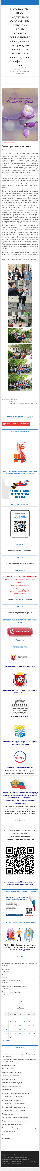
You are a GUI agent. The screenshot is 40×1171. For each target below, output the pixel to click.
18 (15, 1029)
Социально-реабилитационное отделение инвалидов (19, 1128)
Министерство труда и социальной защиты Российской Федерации (20, 743)
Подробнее (20, 640)
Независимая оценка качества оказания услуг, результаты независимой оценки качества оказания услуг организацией (20, 795)
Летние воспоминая (8, 975)
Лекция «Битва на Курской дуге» (12, 992)
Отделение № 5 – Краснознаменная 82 (14, 1107)
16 (6, 1029)
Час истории (6, 1138)
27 (24, 1033)
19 (20, 1029)
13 (24, 1026)
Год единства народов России (11, 1072)
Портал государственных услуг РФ (20, 767)
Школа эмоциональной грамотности (14, 986)
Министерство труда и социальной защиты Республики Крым (20, 692)
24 (11, 1033)
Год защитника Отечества (10, 1076)
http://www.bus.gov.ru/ (27, 813)
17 (11, 1029)
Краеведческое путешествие (11, 1086)
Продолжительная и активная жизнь (14, 1121)
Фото (3, 1135)
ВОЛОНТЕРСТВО (8, 1069)
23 (6, 1033)
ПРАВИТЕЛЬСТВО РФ (20, 717)
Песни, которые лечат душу (11, 980)
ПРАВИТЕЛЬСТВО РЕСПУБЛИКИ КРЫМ (19, 666)
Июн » (8, 1040)
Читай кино (5, 969)
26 (20, 1033)
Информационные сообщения (12, 1083)
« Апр (3, 1040)
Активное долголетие (9, 1065)
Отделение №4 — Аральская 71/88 (13, 1110)
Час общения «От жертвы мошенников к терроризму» (19, 963)
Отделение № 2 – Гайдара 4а (11, 1100)
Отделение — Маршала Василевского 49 (15, 1093)
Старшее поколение (8, 143)
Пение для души (7, 1114)
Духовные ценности (8, 1079)
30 (6, 1037)
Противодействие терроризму (12, 1124)
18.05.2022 (6, 150)
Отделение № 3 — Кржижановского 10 (14, 1103)
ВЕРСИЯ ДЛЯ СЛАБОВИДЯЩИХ (17, 423)
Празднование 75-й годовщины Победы (15, 1117)
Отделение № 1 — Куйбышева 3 (12, 1096)
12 (20, 1026)
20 (24, 1029)
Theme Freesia (33, 1161)
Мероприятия (6, 1089)
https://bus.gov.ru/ (26, 884)
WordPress (4, 1163)
